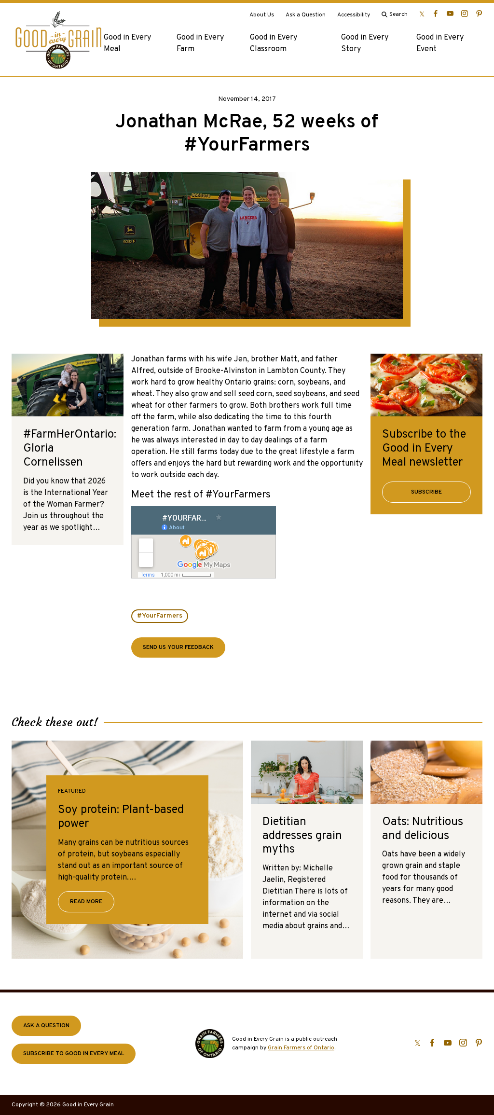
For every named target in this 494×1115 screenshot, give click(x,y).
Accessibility (353, 15)
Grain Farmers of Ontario (301, 1048)
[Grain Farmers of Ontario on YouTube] (450, 13)
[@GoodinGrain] (422, 13)
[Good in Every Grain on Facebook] (435, 13)
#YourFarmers (159, 616)
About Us (261, 15)
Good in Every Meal (127, 43)
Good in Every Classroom (273, 43)
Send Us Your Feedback (178, 647)
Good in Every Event (440, 43)
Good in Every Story (364, 43)
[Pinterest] (479, 13)
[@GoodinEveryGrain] (464, 13)
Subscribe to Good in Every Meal (73, 1054)
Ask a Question (306, 15)
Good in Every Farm (200, 43)
